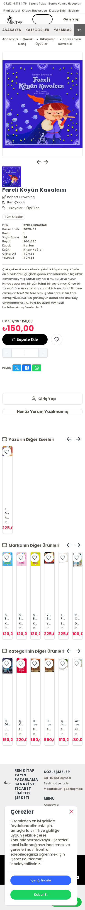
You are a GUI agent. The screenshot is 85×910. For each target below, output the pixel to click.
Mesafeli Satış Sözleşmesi (63, 789)
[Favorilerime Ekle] (56, 339)
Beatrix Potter (63, 623)
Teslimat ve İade (56, 783)
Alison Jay (77, 729)
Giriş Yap (71, 19)
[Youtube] (77, 877)
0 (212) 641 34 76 (15, 3)
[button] (7, 353)
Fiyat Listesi (11, 10)
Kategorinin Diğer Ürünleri (35, 651)
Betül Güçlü (35, 729)
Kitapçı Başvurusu (34, 10)
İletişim (73, 10)
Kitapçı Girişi (57, 10)
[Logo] (14, 19)
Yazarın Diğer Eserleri (30, 439)
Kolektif (7, 623)
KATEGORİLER (37, 29)
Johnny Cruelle (7, 729)
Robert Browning (21, 197)
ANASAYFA (11, 29)
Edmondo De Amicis (21, 729)
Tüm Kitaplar (14, 217)
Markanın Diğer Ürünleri (33, 545)
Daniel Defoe (77, 623)
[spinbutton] (25, 353)
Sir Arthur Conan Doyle (63, 729)
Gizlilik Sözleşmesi (57, 778)
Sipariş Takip (37, 3)
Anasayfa (51, 805)
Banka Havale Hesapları (65, 3)
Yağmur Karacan (49, 623)
